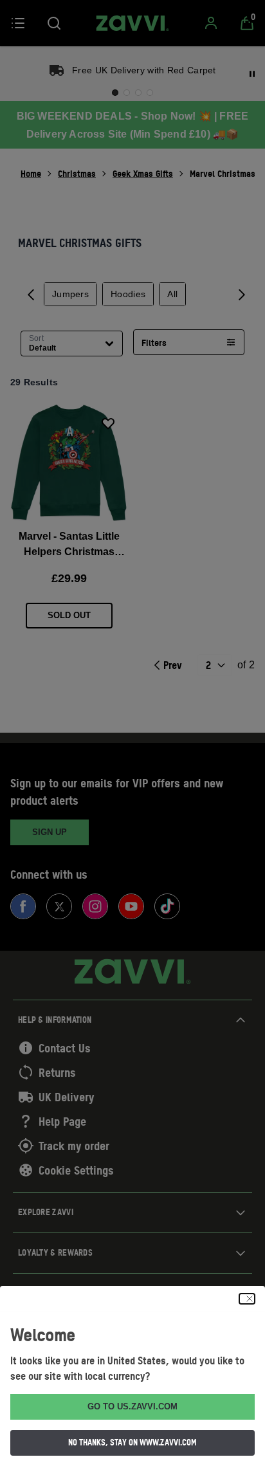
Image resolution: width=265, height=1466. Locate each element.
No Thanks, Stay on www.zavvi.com (132, 1442)
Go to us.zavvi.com (132, 1406)
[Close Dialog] (247, 1299)
